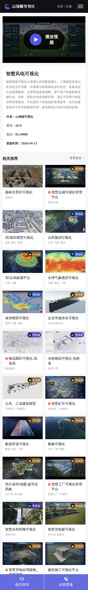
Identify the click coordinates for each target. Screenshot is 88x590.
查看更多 (76, 158)
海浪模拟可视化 (17, 318)
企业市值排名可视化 (63, 318)
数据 (7, 449)
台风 (50, 242)
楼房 (20, 242)
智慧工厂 (53, 494)
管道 (13, 449)
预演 (62, 242)
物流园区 (10, 368)
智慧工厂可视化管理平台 (66, 486)
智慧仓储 (53, 202)
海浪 (7, 323)
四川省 (9, 494)
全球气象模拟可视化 (63, 278)
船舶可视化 (56, 444)
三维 (20, 449)
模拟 (56, 283)
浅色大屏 (53, 368)
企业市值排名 (55, 323)
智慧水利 (10, 534)
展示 (13, 242)
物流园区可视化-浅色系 (23, 361)
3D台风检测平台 (17, 278)
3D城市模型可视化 (19, 237)
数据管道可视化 (17, 444)
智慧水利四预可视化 (20, 529)
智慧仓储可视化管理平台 (66, 194)
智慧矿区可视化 (63, 403)
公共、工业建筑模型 (20, 403)
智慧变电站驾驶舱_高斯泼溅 (23, 572)
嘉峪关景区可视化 (18, 192)
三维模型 (20, 408)
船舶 (62, 449)
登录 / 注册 (64, 6)
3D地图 (18, 494)
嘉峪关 (9, 197)
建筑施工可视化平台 (63, 570)
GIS (50, 449)
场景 (7, 242)
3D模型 (9, 408)
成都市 (60, 534)
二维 (62, 283)
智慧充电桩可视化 (61, 529)
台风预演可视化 (60, 237)
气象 (56, 242)
